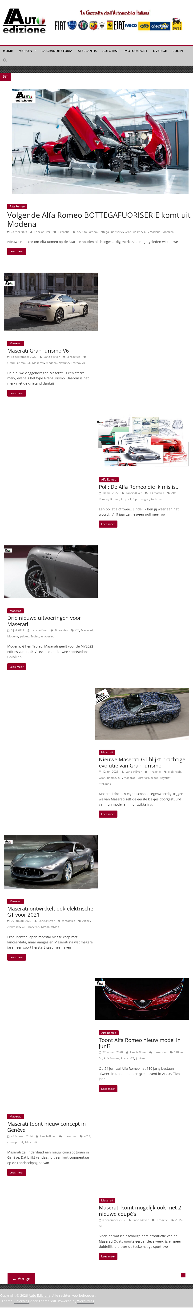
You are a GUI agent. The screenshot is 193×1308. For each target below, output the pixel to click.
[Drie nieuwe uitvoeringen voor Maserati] (51, 548)
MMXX (55, 927)
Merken (25, 50)
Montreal (168, 232)
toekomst (157, 499)
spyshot (165, 778)
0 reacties (61, 630)
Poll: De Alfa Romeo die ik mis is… (139, 486)
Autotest (110, 50)
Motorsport (136, 50)
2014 (87, 1136)
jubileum (141, 1058)
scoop (154, 778)
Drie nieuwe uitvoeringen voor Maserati (44, 620)
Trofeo (75, 363)
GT (146, 232)
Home (8, 50)
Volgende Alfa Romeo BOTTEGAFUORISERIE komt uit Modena (98, 219)
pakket (24, 636)
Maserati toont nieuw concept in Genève (46, 1126)
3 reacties (73, 357)
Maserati (15, 343)
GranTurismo (133, 232)
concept (12, 1142)
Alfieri (86, 921)
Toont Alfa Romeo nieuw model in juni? (140, 1043)
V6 (83, 363)
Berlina (114, 499)
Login (178, 50)
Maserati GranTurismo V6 (38, 350)
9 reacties (68, 921)
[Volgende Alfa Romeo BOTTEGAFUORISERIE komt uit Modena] (100, 92)
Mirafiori (143, 778)
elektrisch (174, 772)
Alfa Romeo (17, 206)
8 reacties (160, 1052)
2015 (178, 1220)
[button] (5, 61)
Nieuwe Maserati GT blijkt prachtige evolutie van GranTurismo (142, 762)
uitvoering (47, 636)
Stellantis (87, 50)
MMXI (45, 927)
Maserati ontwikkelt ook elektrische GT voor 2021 (50, 911)
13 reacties (156, 493)
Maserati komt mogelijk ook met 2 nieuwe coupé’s (140, 1210)
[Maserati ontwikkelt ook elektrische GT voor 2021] (51, 838)
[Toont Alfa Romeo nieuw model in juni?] (142, 981)
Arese (125, 1058)
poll (129, 499)
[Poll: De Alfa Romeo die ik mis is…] (142, 417)
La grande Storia (56, 50)
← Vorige (21, 1278)
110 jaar (179, 1052)
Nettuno (64, 363)
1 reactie (63, 232)
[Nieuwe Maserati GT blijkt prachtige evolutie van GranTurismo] (142, 690)
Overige (160, 50)
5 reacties (69, 1136)
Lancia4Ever (42, 232)
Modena (155, 232)
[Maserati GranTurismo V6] (51, 275)
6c (78, 232)
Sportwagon (141, 499)
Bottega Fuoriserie (111, 232)
